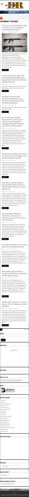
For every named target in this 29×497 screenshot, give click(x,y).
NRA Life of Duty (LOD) (6, 416)
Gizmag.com (4, 411)
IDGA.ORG (3, 413)
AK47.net (3, 402)
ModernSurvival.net (5, 425)
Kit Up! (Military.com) (5, 420)
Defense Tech (4, 405)
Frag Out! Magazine (5, 409)
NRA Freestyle (4, 418)
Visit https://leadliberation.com (8, 484)
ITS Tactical (3, 414)
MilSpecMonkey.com (5, 424)
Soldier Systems (4, 429)
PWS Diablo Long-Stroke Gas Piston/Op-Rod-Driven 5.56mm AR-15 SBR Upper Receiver (14, 274)
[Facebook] (14, 493)
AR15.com (3, 400)
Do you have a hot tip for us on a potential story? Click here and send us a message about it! (12, 380)
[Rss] (13, 493)
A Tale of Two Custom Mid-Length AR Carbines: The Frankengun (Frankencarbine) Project (14, 28)
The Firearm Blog (5, 407)
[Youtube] (16, 493)
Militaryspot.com (5, 422)
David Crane (5, 32)
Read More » (5, 70)
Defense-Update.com (6, 403)
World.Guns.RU (4, 431)
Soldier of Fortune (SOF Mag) (7, 427)
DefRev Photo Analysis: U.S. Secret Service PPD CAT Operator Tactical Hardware (14, 304)
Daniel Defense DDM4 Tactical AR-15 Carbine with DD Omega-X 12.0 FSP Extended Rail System (14, 156)
